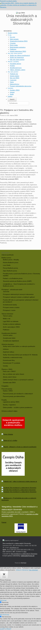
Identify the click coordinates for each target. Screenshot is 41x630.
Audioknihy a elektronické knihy (12, 357)
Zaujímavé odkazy (8, 352)
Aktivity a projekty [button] (13, 61)
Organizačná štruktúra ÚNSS (19, 41)
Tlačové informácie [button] (7, 314)
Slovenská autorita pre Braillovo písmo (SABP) (17, 281)
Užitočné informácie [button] (8, 344)
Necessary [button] (3, 600)
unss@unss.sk (14, 547)
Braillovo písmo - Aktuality (11, 259)
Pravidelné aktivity (15, 63)
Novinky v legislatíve (9, 405)
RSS (25, 551)
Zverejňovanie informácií (9, 333)
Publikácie (13, 49)
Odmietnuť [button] (25, 570)
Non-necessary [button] (4, 614)
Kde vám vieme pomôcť (17, 59)
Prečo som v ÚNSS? (9, 371)
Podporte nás (14, 74)
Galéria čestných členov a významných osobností (18, 380)
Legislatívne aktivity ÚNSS (11, 402)
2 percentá (13, 80)
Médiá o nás (6, 318)
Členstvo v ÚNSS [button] (7, 369)
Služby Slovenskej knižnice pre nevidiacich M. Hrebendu (20, 355)
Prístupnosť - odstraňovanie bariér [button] (12, 289)
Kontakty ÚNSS (15, 90)
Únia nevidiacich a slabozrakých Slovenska (24, 554)
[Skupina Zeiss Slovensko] (21, 532)
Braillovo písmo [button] (6, 257)
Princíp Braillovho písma (10, 268)
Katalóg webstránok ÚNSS (18, 51)
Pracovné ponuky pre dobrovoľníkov (14, 396)
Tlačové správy (7, 316)
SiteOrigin (23, 563)
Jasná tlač (6, 291)
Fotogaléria (5, 386)
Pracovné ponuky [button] (7, 389)
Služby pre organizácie (17, 57)
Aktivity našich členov (9, 377)
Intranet (12, 92)
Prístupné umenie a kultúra (11, 307)
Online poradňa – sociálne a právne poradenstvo (17, 407)
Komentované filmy (9, 360)
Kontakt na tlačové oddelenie (12, 324)
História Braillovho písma (10, 262)
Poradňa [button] (4, 400)
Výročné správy (8, 335)
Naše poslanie (14, 39)
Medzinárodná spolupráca (17, 47)
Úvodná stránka (12, 33)
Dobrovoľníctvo (14, 84)
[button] (8, 31)
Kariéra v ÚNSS (8, 391)
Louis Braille (6, 265)
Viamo (12, 82)
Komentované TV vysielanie (11, 363)
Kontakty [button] (10, 88)
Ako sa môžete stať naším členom (13, 374)
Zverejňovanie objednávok (11, 341)
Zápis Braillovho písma (10, 271)
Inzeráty (5, 366)
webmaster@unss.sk (27, 556)
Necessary (5, 602)
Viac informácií (33, 570)
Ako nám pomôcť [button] (13, 72)
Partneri (4, 522)
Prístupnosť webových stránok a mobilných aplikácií (19, 297)
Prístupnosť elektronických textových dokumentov (18, 294)
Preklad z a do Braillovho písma (12, 278)
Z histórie (13, 43)
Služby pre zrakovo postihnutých (20, 55)
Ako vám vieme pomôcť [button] (15, 53)
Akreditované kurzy (16, 68)
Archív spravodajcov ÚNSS (11, 327)
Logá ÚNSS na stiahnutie (10, 321)
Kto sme (12, 37)
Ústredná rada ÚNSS (9, 382)
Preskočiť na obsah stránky (8, 1)
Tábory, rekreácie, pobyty (17, 70)
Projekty (12, 65)
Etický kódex (14, 45)
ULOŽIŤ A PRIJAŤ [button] (5, 629)
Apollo (12, 94)
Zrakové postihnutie (8, 255)
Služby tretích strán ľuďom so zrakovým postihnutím (19, 346)
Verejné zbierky (14, 76)
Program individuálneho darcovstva (20, 86)
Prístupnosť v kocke (9, 310)
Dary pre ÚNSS (14, 78)
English (10, 96)
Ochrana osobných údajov (9, 411)
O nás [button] (9, 35)
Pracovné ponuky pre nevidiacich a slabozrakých (18, 393)
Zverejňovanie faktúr (9, 338)
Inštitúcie (6, 349)
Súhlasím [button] (19, 570)
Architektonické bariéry (10, 305)
